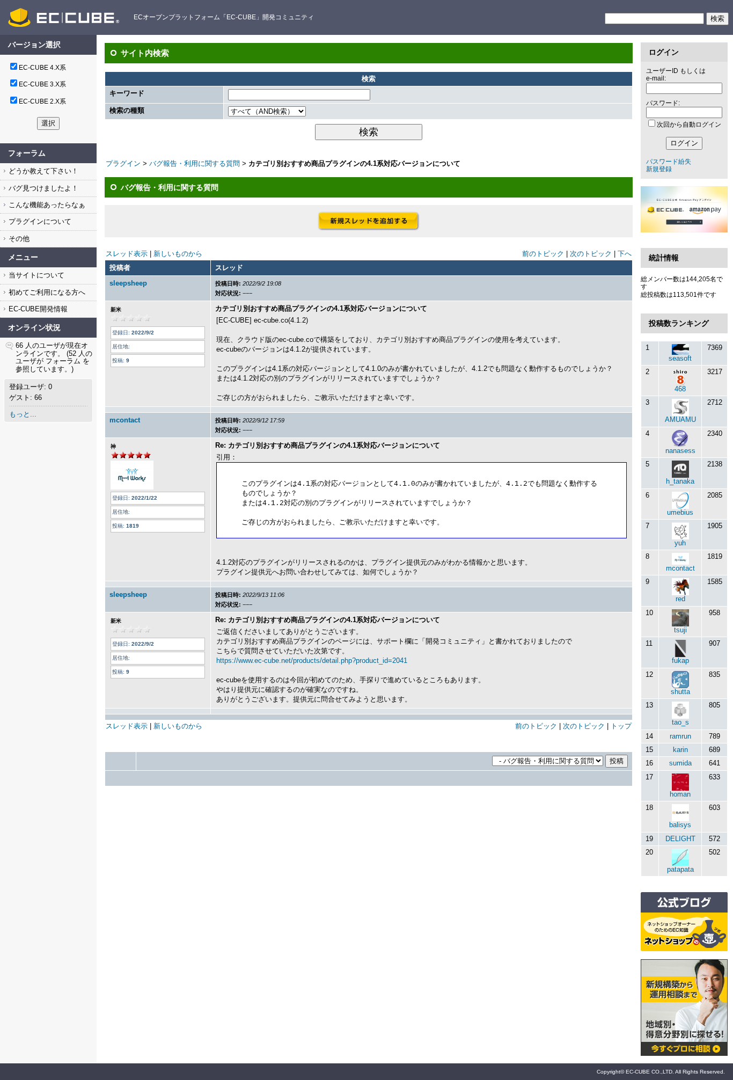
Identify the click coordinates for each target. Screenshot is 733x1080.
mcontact (124, 420)
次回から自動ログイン (689, 124)
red (680, 599)
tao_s (680, 722)
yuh (680, 543)
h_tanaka (680, 481)
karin (680, 750)
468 (680, 389)
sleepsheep (128, 283)
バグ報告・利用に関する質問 (194, 163)
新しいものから (177, 254)
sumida (680, 763)
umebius (680, 512)
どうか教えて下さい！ (42, 171)
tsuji (680, 630)
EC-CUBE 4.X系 (42, 67)
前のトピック (543, 254)
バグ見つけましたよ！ (42, 188)
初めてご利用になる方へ (45, 292)
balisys (680, 825)
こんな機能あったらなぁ (45, 205)
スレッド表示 (127, 254)
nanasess (680, 451)
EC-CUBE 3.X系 (42, 84)
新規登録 (659, 169)
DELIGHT (680, 839)
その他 (18, 239)
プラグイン (123, 163)
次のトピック (591, 254)
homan (680, 794)
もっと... (22, 414)
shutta (680, 692)
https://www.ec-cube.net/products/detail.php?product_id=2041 (311, 660)
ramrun (680, 736)
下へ (625, 254)
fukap (680, 660)
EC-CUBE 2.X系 (42, 101)
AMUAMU (680, 419)
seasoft (680, 358)
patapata (680, 869)
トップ (621, 726)
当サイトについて (35, 275)
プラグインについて (38, 221)
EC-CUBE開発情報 (37, 309)
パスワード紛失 (668, 161)
